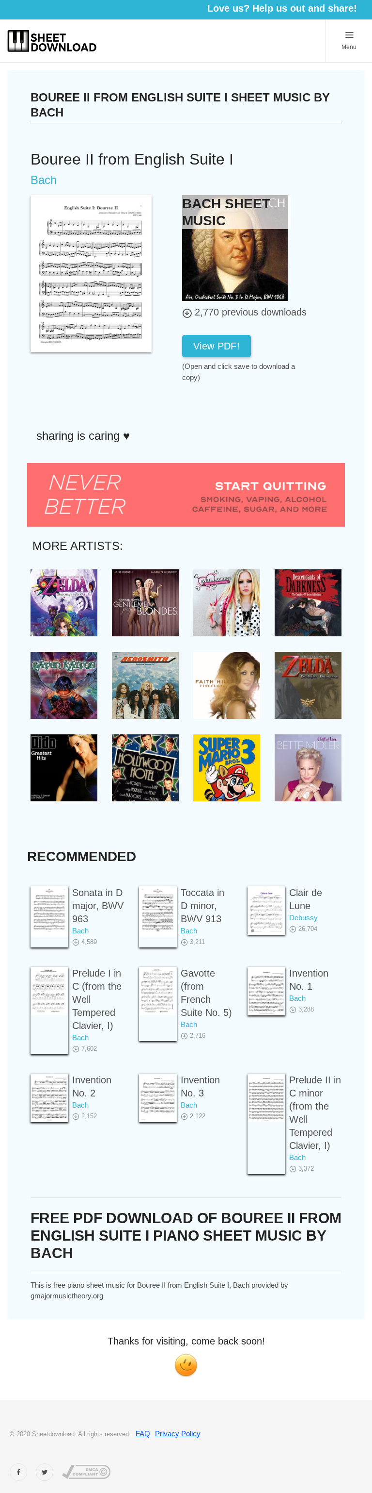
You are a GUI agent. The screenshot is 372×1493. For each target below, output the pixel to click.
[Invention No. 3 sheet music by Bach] (158, 1098)
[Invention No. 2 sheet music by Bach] (49, 1098)
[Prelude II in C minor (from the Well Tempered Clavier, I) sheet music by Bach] (266, 1098)
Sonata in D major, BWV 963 (98, 905)
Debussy (303, 917)
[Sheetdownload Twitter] (44, 1472)
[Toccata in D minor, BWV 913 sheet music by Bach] (158, 912)
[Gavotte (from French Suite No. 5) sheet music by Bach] (158, 991)
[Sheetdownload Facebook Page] (18, 1472)
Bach (80, 931)
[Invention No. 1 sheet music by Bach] (266, 991)
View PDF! (216, 346)
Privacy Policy (178, 1433)
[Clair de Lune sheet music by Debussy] (266, 910)
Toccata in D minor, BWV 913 (202, 905)
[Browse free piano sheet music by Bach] (235, 247)
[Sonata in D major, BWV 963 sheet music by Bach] (49, 912)
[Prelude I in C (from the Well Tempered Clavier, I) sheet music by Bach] (49, 991)
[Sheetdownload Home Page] (52, 41)
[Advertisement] (259, 405)
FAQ (143, 1433)
